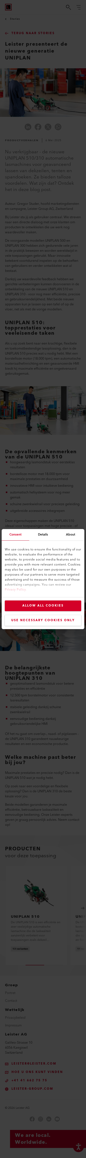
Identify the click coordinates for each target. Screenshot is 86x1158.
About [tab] (70, 534)
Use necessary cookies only (43, 620)
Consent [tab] (15, 534)
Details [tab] (43, 534)
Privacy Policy (15, 590)
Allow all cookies (43, 605)
